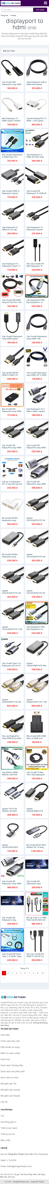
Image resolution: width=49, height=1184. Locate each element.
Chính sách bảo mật (10, 1041)
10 (42, 973)
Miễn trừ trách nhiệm (10, 1053)
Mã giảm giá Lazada (10, 1089)
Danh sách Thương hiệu (12, 1065)
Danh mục (5, 1059)
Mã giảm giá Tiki (8, 1083)
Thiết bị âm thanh (9, 1128)
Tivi (2, 1116)
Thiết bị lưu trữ (8, 1134)
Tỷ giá (16, 1174)
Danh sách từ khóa (9, 1077)
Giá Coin (11, 1177)
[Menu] (45, 3)
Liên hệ (4, 1102)
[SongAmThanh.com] (15, 3)
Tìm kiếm (40, 9)
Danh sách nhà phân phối (13, 1071)
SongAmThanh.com (21, 1182)
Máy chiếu (5, 1140)
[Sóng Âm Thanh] (13, 997)
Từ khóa (13, 15)
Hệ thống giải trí (8, 1122)
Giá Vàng (41, 1174)
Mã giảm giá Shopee (10, 1095)
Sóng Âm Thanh (37, 1182)
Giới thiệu (5, 1035)
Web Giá (3, 1177)
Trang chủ (4, 15)
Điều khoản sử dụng (10, 1047)
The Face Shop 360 (28, 1174)
